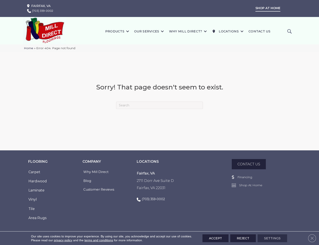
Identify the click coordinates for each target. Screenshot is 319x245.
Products (114, 31)
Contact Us (259, 31)
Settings (272, 238)
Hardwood (37, 181)
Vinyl (32, 199)
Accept (215, 238)
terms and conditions (98, 240)
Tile (31, 209)
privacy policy (63, 240)
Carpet (34, 172)
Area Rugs (37, 218)
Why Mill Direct (96, 172)
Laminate (36, 190)
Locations (228, 31)
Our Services (146, 31)
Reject (243, 238)
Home (28, 48)
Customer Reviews (98, 189)
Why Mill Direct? (185, 31)
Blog (87, 181)
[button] (127, 31)
